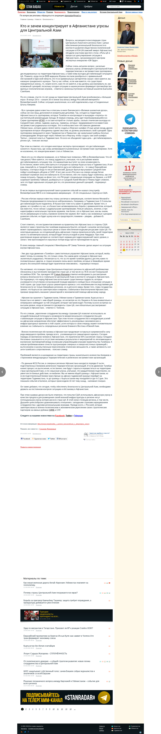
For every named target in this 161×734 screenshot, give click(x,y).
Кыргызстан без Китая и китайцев (39, 646)
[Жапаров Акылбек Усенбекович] (122, 76)
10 (53, 709)
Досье (101, 728)
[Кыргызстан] (47, 35)
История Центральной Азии (111, 12)
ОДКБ (51, 410)
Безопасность (60, 12)
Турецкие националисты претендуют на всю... (49, 614)
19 (127, 247)
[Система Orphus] (98, 440)
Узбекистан (94, 1)
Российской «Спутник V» (130, 202)
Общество (41, 12)
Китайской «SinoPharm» (129, 204)
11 (58, 709)
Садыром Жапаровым (47, 429)
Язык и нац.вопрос (89, 12)
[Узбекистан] (54, 35)
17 (121, 247)
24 (121, 250)
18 (124, 247)
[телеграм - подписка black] (66, 704)
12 (62, 709)
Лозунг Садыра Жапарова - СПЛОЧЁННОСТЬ (45, 653)
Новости (38, 19)
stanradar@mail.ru (73, 16)
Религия (49, 12)
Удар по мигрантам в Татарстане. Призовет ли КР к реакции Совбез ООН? (58, 628)
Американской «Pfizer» (129, 207)
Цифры (101, 730)
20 (129, 247)
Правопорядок (73, 12)
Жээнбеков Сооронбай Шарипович (132, 81)
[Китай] (109, 583)
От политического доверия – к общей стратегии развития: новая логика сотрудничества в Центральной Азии (57, 662)
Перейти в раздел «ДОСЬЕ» (127, 56)
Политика (21, 12)
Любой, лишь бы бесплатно (127, 210)
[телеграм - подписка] (130, 157)
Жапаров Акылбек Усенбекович (132, 67)
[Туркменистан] (51, 35)
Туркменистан (80, 1)
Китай (104, 1)
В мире (113, 1)
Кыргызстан (54, 1)
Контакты (24, 728)
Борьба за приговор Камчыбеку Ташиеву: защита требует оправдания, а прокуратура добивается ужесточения (57, 601)
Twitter (69, 416)
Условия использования (36, 728)
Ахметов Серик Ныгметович (128, 47)
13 (66, 709)
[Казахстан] (44, 35)
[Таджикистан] (49, 35)
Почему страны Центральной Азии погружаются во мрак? (51, 593)
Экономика (31, 12)
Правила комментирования (30, 447)
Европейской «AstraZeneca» (126, 198)
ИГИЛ (42, 120)
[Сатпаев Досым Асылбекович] (122, 105)
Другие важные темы (134, 12)
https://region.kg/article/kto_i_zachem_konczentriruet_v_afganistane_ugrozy (63, 424)
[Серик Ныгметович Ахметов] (126, 32)
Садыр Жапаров (62, 274)
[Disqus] (66, 480)
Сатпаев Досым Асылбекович (133, 95)
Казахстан (42, 1)
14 (70, 709)
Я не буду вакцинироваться (131, 214)
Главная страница (26, 19)
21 (132, 247)
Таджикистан (67, 1)
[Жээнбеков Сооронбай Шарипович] (122, 90)
